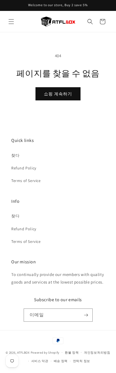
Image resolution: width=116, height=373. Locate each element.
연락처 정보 (81, 361)
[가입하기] (86, 315)
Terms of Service (26, 180)
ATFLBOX (23, 352)
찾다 (15, 155)
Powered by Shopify (45, 352)
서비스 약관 (39, 361)
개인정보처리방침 (97, 352)
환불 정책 (72, 352)
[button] (11, 21)
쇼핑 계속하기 (58, 93)
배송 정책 (61, 361)
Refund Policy (23, 168)
